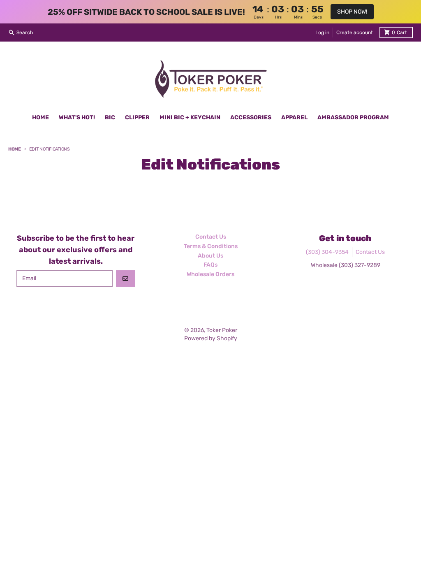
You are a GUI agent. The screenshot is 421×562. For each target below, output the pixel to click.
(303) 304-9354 (327, 251)
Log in (322, 32)
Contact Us (370, 251)
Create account (354, 32)
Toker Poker (221, 330)
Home (14, 149)
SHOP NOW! (352, 11)
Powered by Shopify (210, 338)
